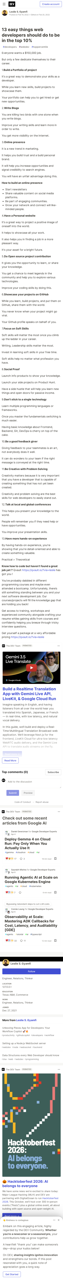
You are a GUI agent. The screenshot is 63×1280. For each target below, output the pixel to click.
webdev (24, 46)
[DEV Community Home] (12, 4)
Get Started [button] (11, 1274)
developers (10, 46)
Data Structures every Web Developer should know (30, 1057)
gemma (9, 852)
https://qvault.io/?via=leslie (38, 570)
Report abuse (42, 802)
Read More (10, 760)
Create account (50, 4)
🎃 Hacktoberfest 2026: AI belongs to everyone (25, 1183)
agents (9, 886)
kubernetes (35, 886)
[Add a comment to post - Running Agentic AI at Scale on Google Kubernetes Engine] (20, 892)
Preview (28, 792)
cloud (31, 852)
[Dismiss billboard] (59, 1220)
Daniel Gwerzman (20, 831)
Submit (13, 792)
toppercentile (40, 46)
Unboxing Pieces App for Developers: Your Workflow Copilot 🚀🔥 (28, 1031)
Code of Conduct (23, 802)
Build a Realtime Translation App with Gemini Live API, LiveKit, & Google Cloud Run (29, 694)
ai (37, 852)
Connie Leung (18, 909)
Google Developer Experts (44, 831)
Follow (31, 971)
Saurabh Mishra (19, 869)
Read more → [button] (12, 1216)
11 (25, 940)
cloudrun (20, 852)
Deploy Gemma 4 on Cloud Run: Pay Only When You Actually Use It (27, 843)
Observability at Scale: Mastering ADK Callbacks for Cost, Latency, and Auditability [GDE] (31, 923)
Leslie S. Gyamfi (18, 11)
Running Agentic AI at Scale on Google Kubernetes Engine (31, 879)
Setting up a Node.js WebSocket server (24, 1045)
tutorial (19, 934)
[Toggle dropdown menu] (58, 646)
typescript (36, 934)
